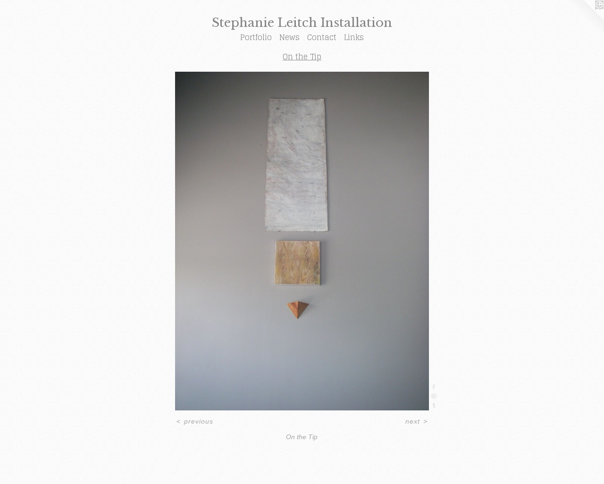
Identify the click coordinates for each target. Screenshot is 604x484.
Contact (321, 37)
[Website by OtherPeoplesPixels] (585, 19)
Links (354, 37)
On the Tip (302, 56)
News (289, 37)
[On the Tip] (302, 241)
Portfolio (256, 37)
